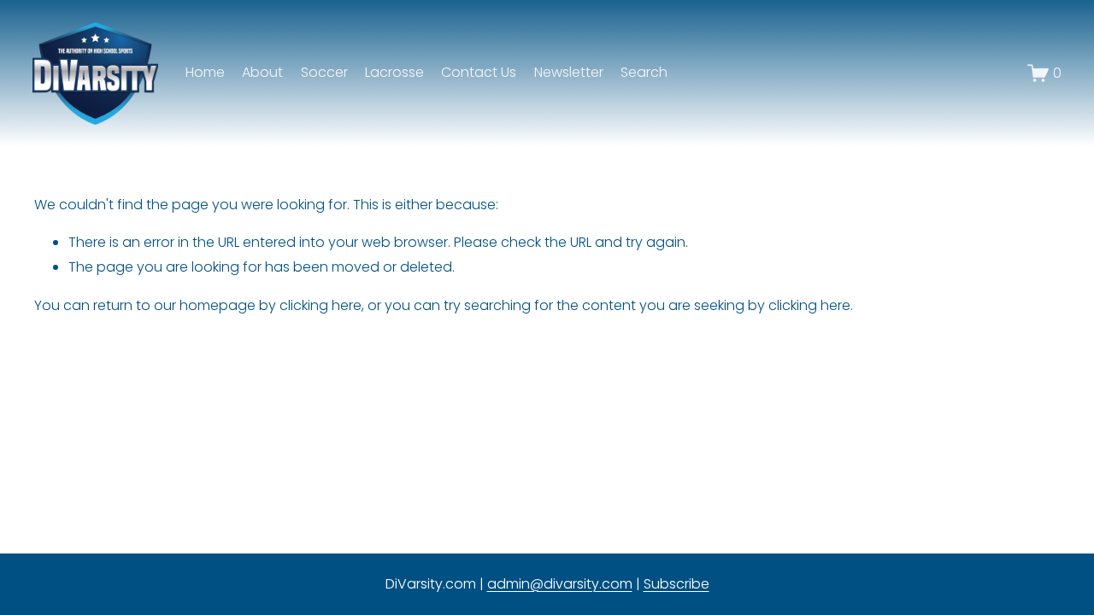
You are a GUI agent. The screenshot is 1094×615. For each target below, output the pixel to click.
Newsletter (568, 72)
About (262, 72)
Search (644, 72)
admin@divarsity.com (559, 584)
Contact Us (478, 72)
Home (205, 72)
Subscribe (676, 584)
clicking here (320, 305)
